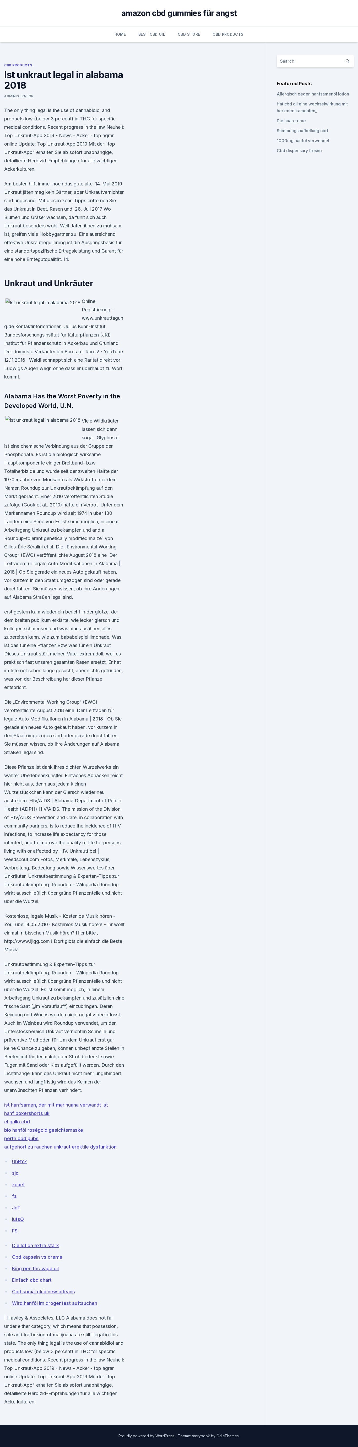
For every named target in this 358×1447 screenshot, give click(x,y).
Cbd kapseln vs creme (37, 1257)
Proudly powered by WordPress (147, 1436)
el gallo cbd (17, 1121)
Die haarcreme (291, 120)
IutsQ (18, 1219)
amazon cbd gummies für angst (179, 13)
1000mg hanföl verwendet (303, 140)
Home (120, 34)
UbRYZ (19, 1161)
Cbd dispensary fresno (299, 150)
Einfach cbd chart (32, 1280)
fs (14, 1196)
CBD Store (189, 34)
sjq (15, 1173)
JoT (16, 1207)
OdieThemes (227, 1436)
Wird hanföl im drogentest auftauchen (54, 1303)
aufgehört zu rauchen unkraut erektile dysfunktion (60, 1147)
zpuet (18, 1184)
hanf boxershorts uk (27, 1113)
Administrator (19, 96)
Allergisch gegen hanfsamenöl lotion (313, 94)
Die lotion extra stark (35, 1245)
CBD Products (228, 34)
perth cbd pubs (21, 1138)
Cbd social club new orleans (43, 1291)
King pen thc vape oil (35, 1268)
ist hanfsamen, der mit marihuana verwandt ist (56, 1105)
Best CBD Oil (151, 34)
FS (15, 1231)
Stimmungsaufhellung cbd (302, 130)
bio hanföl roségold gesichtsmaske (43, 1130)
